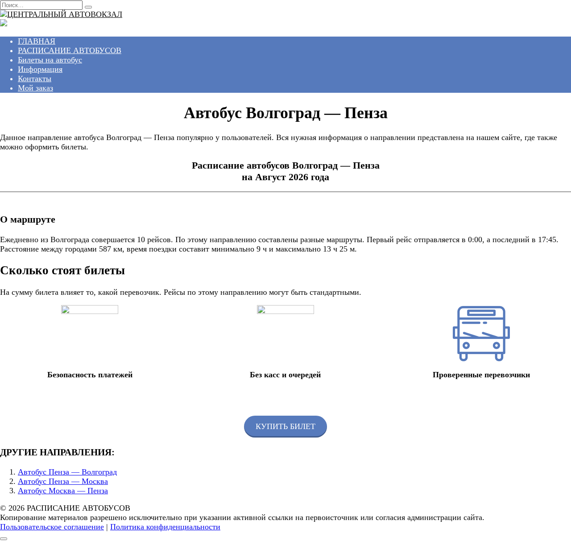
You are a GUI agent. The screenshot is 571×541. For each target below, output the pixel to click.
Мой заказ (35, 87)
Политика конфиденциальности (165, 526)
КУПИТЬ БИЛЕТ (285, 426)
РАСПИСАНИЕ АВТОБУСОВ (69, 50)
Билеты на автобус (50, 59)
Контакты (34, 78)
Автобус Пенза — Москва (63, 481)
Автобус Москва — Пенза (63, 490)
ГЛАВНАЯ (36, 41)
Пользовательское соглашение (52, 526)
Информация (40, 69)
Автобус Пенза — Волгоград (67, 471)
